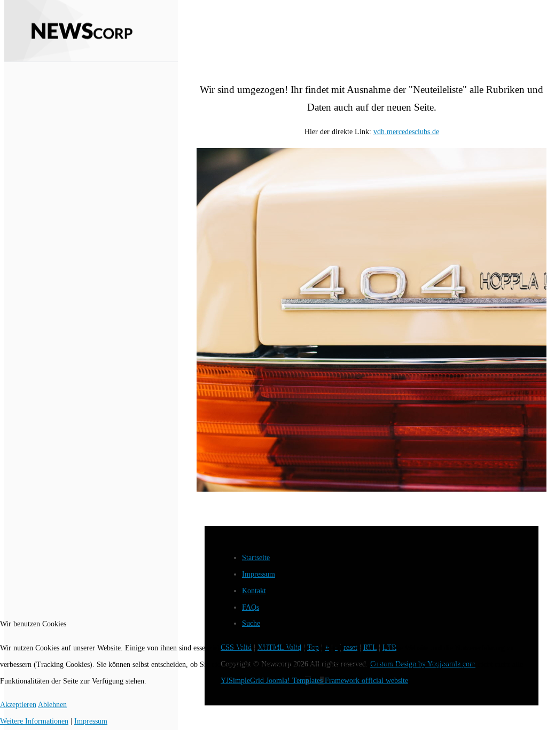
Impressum (258, 574)
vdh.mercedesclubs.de (406, 132)
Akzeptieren (18, 705)
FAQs (250, 607)
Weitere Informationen (34, 721)
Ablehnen (52, 705)
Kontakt (254, 591)
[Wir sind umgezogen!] (371, 320)
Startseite (256, 558)
